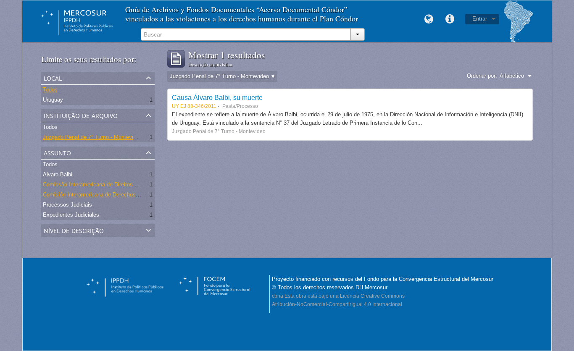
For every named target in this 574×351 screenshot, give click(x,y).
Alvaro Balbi (57, 174)
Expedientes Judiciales (71, 215)
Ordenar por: (482, 76)
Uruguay (53, 100)
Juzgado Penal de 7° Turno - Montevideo (92, 137)
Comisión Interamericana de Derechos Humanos (102, 194)
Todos (50, 89)
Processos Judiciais (67, 205)
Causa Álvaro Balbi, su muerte (217, 97)
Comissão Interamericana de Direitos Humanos (100, 184)
